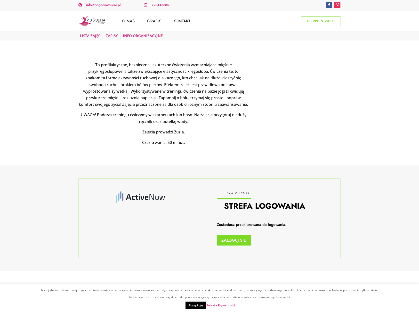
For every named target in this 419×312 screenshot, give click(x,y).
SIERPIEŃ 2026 (320, 20)
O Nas (128, 21)
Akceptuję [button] (195, 305)
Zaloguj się (233, 240)
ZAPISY (112, 35)
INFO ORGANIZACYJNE (143, 35)
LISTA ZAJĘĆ (90, 35)
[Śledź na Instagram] (337, 5)
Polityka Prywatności (220, 305)
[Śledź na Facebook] (329, 5)
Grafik (154, 21)
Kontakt (181, 21)
